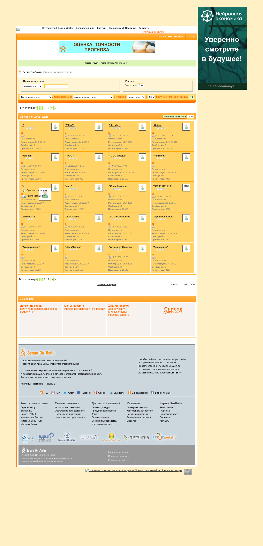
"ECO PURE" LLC (162, 186)
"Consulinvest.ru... (119, 186)
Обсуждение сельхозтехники (70, 410)
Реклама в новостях (137, 414)
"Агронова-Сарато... (120, 247)
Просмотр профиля (37, 190)
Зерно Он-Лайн (32, 72)
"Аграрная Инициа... (120, 216)
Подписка (130, 28)
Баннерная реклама (137, 407)
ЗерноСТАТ (27, 410)
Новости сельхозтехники (68, 414)
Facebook (86, 393)
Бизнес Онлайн (163, 393)
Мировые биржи (29, 424)
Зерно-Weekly (65, 28)
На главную (48, 28)
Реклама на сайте (153, 31)
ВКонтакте (119, 393)
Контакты (144, 28)
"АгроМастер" (73, 247)
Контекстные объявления (140, 410)
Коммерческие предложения (70, 417)
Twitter (70, 393)
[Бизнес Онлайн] (67, 436)
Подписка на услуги (118, 456)
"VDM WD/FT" (72, 216)
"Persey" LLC (29, 216)
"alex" (68, 186)
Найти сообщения (36, 196)
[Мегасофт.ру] (89, 436)
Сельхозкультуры (101, 407)
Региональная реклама (139, 417)
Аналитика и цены (34, 403)
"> (23, 186)
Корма (95, 414)
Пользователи (176, 37)
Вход (110, 63)
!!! (23, 125)
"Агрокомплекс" (31, 247)
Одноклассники (140, 393)
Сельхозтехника (85, 28)
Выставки (165, 417)
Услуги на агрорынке (102, 424)
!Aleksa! (157, 125)
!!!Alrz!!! (70, 125)
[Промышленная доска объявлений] (46, 437)
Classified (27, 299)
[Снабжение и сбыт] (28, 437)
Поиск (162, 37)
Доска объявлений (106, 403)
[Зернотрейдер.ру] (136, 436)
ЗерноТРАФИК (28, 414)
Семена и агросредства (104, 421)
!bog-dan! (27, 155)
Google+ (102, 393)
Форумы (101, 28)
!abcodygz (115, 125)
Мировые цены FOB (31, 421)
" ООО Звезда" (117, 155)
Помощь (191, 37)
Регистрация (120, 63)
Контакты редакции (118, 452)
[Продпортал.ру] (165, 436)
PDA (57, 393)
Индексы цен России (32, 417)
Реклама (50, 384)
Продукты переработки (104, 410)
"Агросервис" (160, 247)
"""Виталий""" (160, 155)
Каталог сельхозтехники (67, 407)
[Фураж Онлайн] (112, 436)
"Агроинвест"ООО (163, 216)
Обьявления (115, 28)
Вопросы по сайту (169, 414)
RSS (46, 393)
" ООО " (69, 155)
